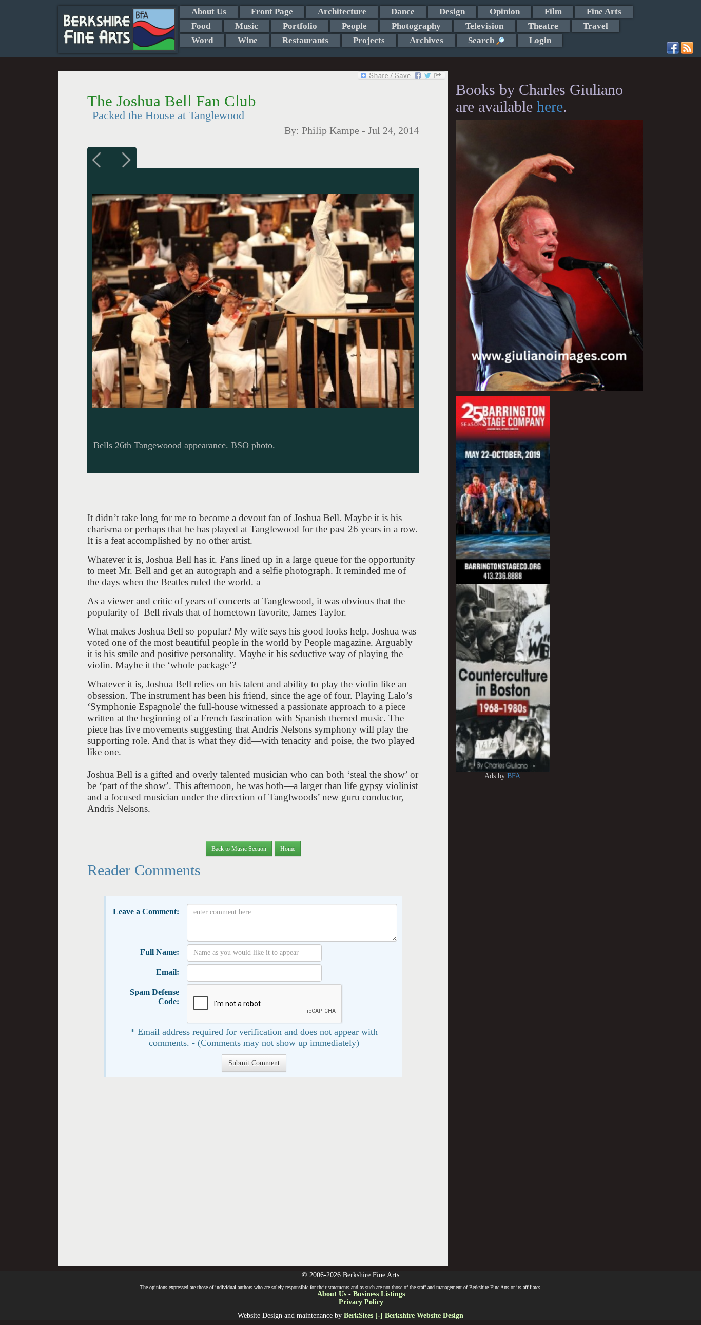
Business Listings (379, 1294)
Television (484, 26)
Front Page (272, 11)
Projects (369, 40)
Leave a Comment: (146, 911)
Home (287, 848)
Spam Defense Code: (154, 997)
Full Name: (159, 952)
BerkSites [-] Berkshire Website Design (403, 1315)
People (354, 26)
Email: (167, 972)
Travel (595, 26)
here (550, 106)
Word (202, 40)
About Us (208, 11)
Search (482, 40)
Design (452, 11)
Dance (403, 11)
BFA (513, 776)
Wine (248, 40)
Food (200, 26)
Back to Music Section (238, 848)
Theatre (543, 26)
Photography (416, 26)
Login (540, 40)
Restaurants (305, 40)
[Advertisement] (253, 1176)
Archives (426, 40)
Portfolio (300, 26)
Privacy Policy (361, 1302)
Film (553, 11)
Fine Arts (604, 11)
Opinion (505, 11)
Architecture (342, 11)
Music (246, 26)
